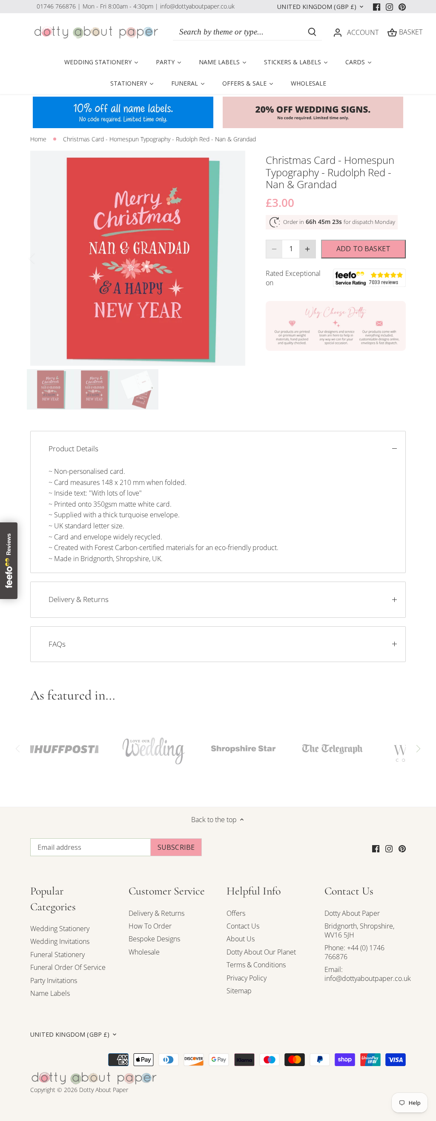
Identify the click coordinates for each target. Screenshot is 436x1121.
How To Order (150, 926)
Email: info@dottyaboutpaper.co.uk (367, 974)
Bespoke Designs (154, 938)
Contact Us (243, 926)
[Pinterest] (402, 6)
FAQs (57, 644)
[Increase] (307, 249)
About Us (241, 938)
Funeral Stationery (57, 954)
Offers (236, 913)
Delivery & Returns (79, 599)
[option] (137, 258)
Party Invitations (53, 980)
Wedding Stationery (59, 928)
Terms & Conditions (256, 964)
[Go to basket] (392, 32)
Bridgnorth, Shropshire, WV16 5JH (359, 930)
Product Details (73, 448)
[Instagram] (389, 6)
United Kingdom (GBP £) (316, 7)
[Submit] (312, 32)
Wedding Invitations (59, 941)
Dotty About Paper (352, 913)
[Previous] (43, 258)
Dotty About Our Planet (261, 952)
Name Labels (50, 993)
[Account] (337, 32)
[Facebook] (376, 6)
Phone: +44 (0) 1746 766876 (354, 952)
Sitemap (239, 990)
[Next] (232, 258)
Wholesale (144, 952)
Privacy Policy (247, 978)
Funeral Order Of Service (68, 967)
